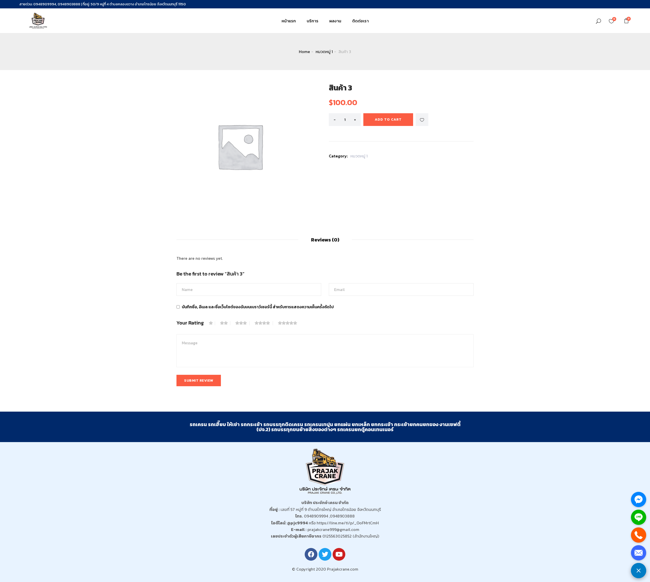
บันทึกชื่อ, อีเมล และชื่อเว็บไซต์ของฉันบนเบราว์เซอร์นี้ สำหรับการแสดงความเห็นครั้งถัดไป (258, 307)
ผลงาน (335, 21)
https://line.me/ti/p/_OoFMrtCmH (348, 523)
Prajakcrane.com (342, 569)
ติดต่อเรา (360, 21)
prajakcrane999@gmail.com (333, 529)
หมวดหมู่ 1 (324, 51)
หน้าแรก (289, 21)
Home (304, 51)
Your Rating (190, 323)
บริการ (312, 21)
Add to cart (388, 119)
